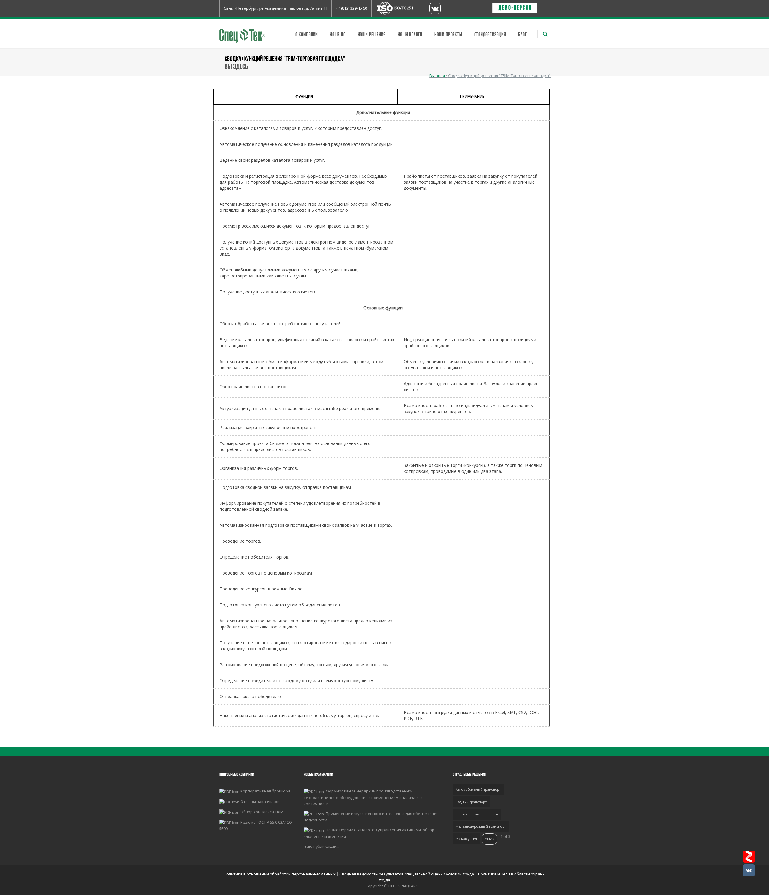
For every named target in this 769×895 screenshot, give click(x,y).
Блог (522, 34)
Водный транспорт (471, 801)
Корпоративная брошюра (265, 791)
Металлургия (466, 838)
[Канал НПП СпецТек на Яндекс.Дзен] (749, 857)
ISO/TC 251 (403, 8)
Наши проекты (448, 34)
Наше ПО (338, 34)
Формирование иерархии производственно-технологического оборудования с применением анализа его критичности (363, 797)
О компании (306, 34)
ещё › (489, 839)
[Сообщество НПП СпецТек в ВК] (749, 870)
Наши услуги (410, 34)
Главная (437, 75)
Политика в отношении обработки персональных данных (280, 874)
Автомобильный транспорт (478, 789)
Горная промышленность (477, 814)
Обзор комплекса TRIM (262, 811)
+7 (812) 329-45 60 (351, 8)
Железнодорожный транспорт (481, 826)
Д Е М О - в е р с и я (515, 8)
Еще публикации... (322, 846)
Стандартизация (490, 34)
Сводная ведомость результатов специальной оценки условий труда (406, 874)
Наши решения (372, 34)
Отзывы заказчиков (260, 801)
